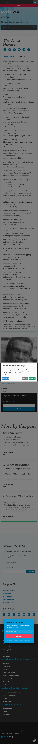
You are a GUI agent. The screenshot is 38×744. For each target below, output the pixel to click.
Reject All (24, 378)
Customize (5, 378)
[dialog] (19, 372)
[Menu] (35, 2)
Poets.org (4, 2)
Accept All (32, 378)
